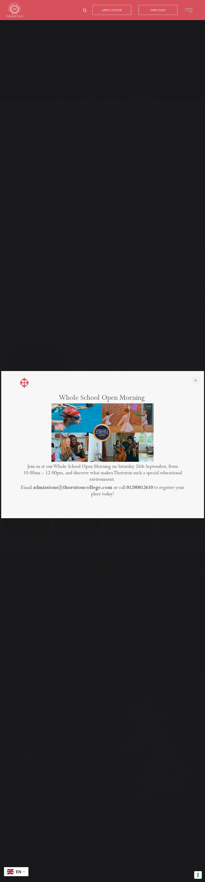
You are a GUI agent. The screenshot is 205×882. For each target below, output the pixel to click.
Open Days (158, 10)
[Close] (195, 380)
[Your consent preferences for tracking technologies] (198, 875)
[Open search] (84, 10)
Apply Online (112, 10)
